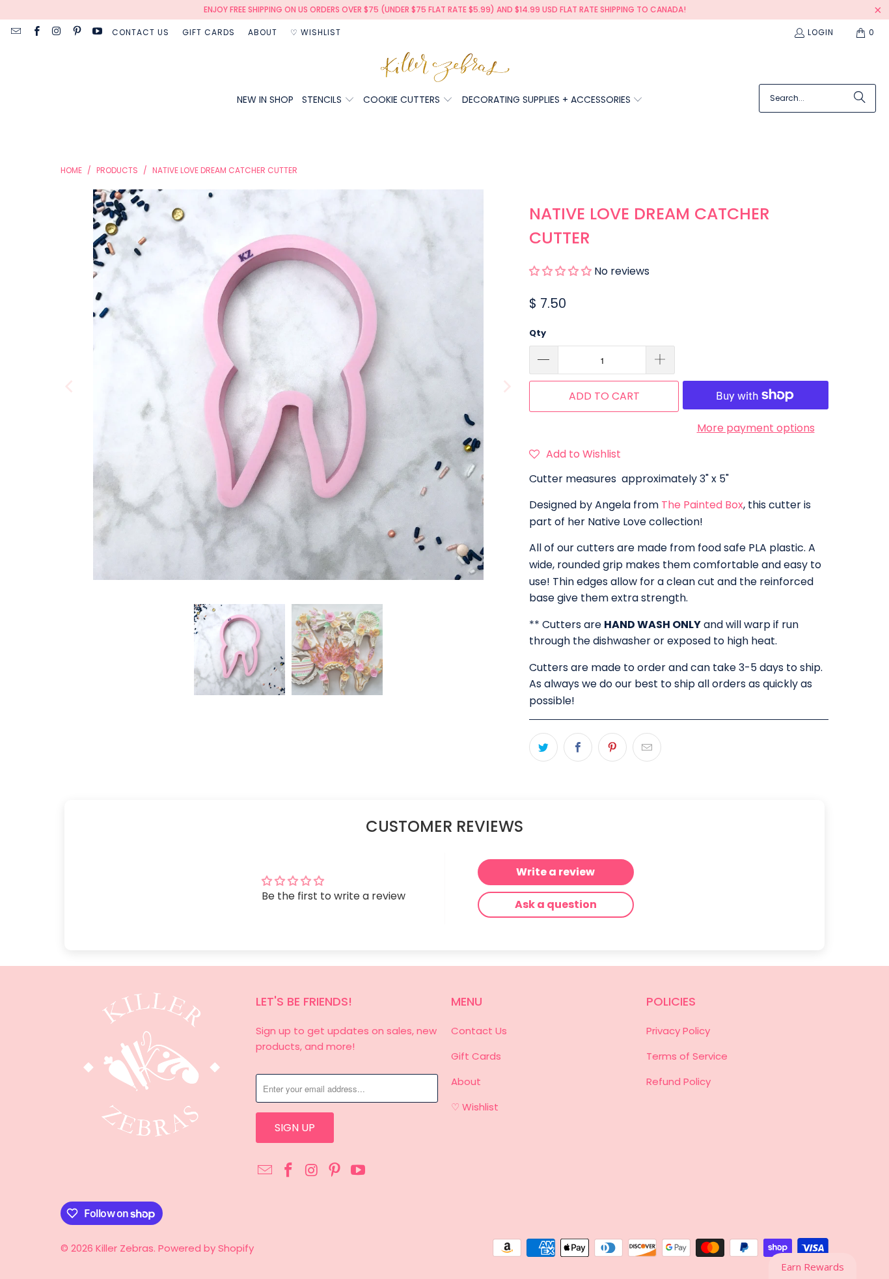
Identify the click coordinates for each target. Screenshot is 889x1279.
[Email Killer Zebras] (15, 32)
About (262, 32)
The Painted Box (702, 504)
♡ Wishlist (315, 32)
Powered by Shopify (206, 1248)
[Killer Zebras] (445, 68)
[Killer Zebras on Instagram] (56, 32)
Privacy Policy (678, 1031)
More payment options (756, 427)
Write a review (555, 871)
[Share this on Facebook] (578, 747)
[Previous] (70, 387)
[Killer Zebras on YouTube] (96, 32)
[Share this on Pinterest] (612, 747)
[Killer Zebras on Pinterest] (76, 32)
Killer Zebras (125, 1248)
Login (821, 32)
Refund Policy (678, 1081)
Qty (537, 333)
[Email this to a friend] (647, 747)
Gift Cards (208, 32)
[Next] (506, 387)
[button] (328, 100)
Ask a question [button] (556, 904)
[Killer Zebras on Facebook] (35, 32)
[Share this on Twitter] (543, 747)
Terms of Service (687, 1056)
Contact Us (140, 32)
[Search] (859, 98)
